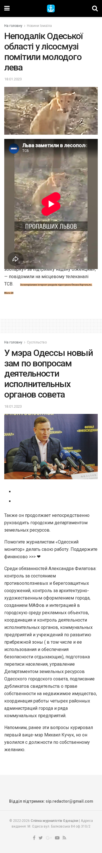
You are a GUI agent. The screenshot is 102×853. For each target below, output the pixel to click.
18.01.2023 (13, 79)
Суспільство (37, 342)
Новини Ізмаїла (39, 26)
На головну (13, 26)
